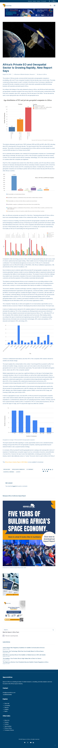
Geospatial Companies (8, 471)
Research (32, 74)
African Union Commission (18, 469)
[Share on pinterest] (49, 469)
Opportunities (7, 726)
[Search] (50, 5)
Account (44, 1)
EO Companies (30, 469)
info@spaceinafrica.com (9, 692)
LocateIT (18, 471)
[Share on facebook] (43, 469)
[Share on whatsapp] (52, 469)
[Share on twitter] (45, 469)
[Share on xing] (45, 471)
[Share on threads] (47, 469)
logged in (14, 486)
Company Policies (9, 730)
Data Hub (6, 703)
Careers (34, 1)
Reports (6, 707)
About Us (30, 1)
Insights (6, 709)
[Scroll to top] (55, 745)
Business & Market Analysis (22, 74)
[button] (49, 1)
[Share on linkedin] (51, 469)
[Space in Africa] (7, 5)
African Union (6, 469)
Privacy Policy (8, 728)
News (5, 711)
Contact (38, 1)
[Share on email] (47, 471)
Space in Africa (43, 74)
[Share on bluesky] (43, 471)
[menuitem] (30, 1)
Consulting (7, 705)
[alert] (29, 636)
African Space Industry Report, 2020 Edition (16, 462)
